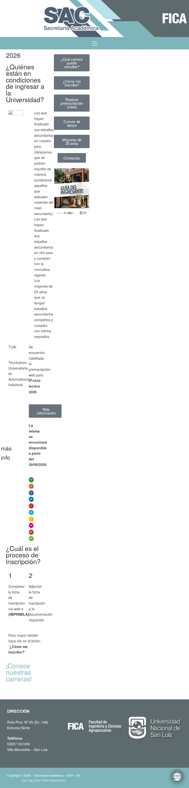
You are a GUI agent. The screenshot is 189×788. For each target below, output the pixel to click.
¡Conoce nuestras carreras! (19, 672)
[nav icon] (94, 43)
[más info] (18, 450)
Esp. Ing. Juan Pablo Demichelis (43, 780)
